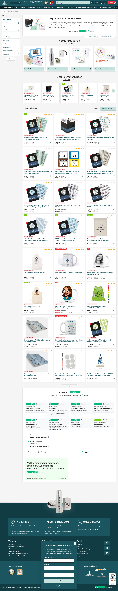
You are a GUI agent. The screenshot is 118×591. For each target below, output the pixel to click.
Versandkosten (32, 587)
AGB (79, 546)
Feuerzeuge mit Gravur (15, 544)
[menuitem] (33, 1)
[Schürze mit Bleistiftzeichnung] (37, 260)
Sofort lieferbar (7, 19)
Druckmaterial (6, 47)
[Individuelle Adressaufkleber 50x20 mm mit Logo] (100, 125)
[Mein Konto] (101, 2)
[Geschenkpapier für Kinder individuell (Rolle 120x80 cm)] (37, 327)
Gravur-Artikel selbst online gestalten (34, 1)
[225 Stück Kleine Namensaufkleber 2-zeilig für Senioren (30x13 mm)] (69, 226)
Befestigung (6, 40)
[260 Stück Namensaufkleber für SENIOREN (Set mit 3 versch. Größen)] (37, 226)
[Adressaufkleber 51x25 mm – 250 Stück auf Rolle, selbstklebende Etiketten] (69, 125)
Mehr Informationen (90, 36)
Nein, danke (59, 586)
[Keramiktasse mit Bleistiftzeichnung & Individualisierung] (100, 260)
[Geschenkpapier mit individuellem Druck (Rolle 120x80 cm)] (37, 361)
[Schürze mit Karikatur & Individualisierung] (87, 89)
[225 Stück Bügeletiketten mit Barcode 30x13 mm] (100, 193)
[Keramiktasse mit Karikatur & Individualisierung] (69, 294)
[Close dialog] (75, 543)
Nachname (47, 572)
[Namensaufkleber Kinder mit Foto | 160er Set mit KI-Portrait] (37, 125)
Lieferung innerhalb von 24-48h (32, 2)
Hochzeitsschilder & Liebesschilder (18, 553)
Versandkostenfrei (8, 50)
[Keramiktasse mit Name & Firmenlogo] (69, 260)
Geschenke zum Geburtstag (16, 546)
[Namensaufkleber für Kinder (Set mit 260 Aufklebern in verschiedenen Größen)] (68, 89)
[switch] (112, 584)
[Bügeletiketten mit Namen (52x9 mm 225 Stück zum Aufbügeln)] (37, 159)
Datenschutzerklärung (84, 549)
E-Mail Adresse (48, 557)
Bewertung (6, 54)
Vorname (46, 564)
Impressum (81, 556)
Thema (5, 33)
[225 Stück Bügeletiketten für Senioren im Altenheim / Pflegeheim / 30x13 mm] (37, 193)
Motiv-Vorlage (7, 37)
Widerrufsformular (83, 553)
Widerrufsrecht (82, 551)
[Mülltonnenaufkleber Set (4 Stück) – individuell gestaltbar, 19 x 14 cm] (69, 159)
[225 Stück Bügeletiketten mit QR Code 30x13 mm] (69, 193)
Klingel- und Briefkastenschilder (17, 556)
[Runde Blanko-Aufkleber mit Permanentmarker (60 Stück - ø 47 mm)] (69, 361)
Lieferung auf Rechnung (31, 4)
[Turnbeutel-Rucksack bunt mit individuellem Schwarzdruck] (100, 294)
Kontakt (80, 544)
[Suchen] (92, 2)
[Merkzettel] (105, 2)
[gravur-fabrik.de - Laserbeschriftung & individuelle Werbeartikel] (4, 2)
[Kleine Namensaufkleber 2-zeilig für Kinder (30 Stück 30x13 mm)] (100, 327)
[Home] (16, 7)
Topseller (66, 79)
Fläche (4, 43)
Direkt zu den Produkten (105, 36)
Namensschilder (13, 549)
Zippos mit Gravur (14, 551)
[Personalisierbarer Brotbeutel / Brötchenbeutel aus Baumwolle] (106, 89)
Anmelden (59, 581)
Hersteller (5, 23)
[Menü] (115, 574)
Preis (4, 26)
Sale (74, 79)
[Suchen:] (73, 2)
